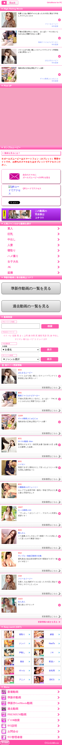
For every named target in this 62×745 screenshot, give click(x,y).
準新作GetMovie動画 (20, 703)
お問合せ (13, 731)
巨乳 (10, 234)
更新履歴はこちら (49, 387)
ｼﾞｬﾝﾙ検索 (14, 720)
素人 (10, 228)
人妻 (10, 245)
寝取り (12, 250)
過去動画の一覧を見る (31, 306)
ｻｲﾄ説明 (12, 725)
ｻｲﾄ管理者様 (15, 737)
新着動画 (13, 691)
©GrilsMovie (52, 743)
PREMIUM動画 (17, 714)
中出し (12, 239)
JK (9, 267)
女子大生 (13, 261)
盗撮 (10, 272)
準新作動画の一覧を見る (31, 288)
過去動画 (13, 708)
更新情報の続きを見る (47, 622)
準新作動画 (14, 697)
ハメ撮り (13, 256)
